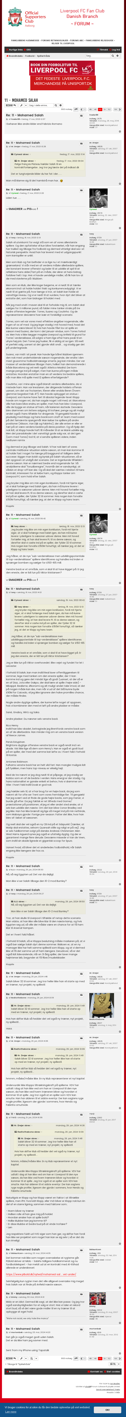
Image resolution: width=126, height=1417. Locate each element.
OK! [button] (107, 1410)
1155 (99, 1253)
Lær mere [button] (10, 1411)
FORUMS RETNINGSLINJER (54, 40)
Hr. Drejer (94, 143)
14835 (100, 146)
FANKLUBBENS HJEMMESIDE (25, 40)
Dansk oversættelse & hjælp (108, 1389)
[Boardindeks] (63, 19)
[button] (76, 109)
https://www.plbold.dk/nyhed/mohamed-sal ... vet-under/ (41, 1274)
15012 (99, 1310)
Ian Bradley (115, 1383)
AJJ (91, 866)
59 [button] (116, 109)
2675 (99, 119)
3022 (99, 870)
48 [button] (90, 109)
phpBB (88, 1386)
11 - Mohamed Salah (21, 100)
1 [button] (84, 109)
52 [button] (109, 109)
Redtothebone (96, 1019)
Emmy (92, 1306)
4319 (99, 1332)
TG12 (91, 1114)
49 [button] (95, 109)
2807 (99, 1023)
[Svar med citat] (81, 116)
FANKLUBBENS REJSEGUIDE (99, 40)
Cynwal (18, 154)
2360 (99, 1118)
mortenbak (95, 1329)
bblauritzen (95, 1249)
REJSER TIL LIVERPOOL (63, 43)
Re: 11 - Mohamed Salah (24, 115)
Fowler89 (93, 115)
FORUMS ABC (77, 40)
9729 (99, 238)
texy (91, 234)
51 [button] (105, 109)
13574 (99, 213)
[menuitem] (27, 50)
